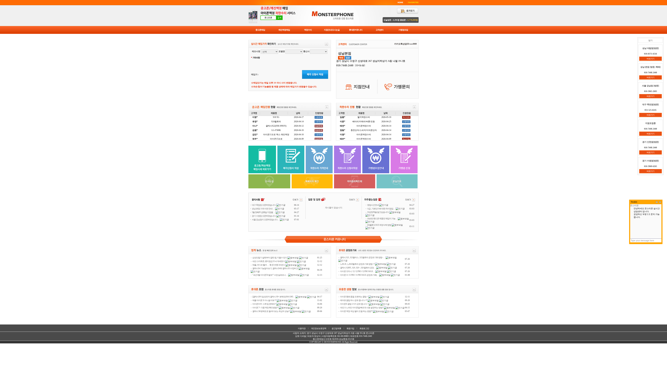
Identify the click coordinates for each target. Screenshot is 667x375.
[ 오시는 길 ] (360, 65)
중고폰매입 (260, 30)
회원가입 (350, 328)
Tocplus (634, 202)
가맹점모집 (403, 30)
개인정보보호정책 (318, 328)
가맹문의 (402, 86)
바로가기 (650, 58)
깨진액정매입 (284, 30)
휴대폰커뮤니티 (355, 30)
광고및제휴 (336, 328)
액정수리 (308, 30)
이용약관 (302, 328)
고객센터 (379, 30)
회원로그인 (364, 328)
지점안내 (362, 86)
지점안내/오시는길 (332, 30)
